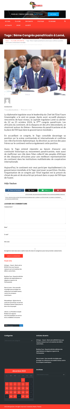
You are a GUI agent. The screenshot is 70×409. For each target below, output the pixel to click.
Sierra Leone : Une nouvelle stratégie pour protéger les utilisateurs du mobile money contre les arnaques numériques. (13, 291)
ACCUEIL (7, 21)
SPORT (18, 25)
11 (7, 388)
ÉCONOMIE (52, 21)
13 (15, 388)
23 (27, 392)
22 (23, 392)
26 (11, 396)
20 (15, 392)
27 (15, 396)
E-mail (6, 234)
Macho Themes (37, 406)
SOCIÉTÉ (28, 25)
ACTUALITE (8, 25)
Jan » (10, 399)
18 (7, 392)
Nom (6, 227)
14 (19, 388)
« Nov (6, 399)
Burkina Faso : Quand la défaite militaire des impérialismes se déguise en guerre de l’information (49, 351)
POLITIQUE (41, 21)
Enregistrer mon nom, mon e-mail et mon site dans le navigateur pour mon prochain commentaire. (33, 251)
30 (27, 396)
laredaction (8, 107)
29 (23, 396)
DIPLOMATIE (29, 21)
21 (19, 392)
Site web (6, 241)
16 (27, 388)
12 (11, 388)
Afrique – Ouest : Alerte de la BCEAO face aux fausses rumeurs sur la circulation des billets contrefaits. (50, 342)
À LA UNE (18, 21)
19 (11, 392)
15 (23, 388)
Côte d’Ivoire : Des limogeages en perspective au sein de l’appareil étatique (45, 194)
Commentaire (8, 207)
